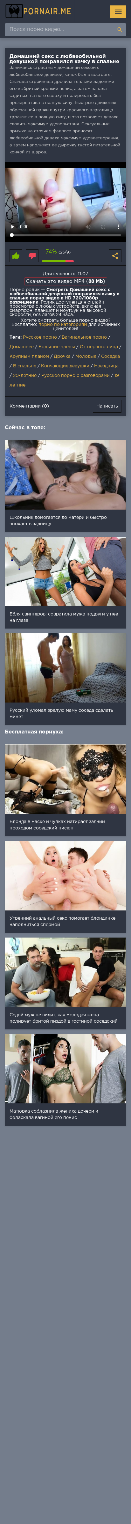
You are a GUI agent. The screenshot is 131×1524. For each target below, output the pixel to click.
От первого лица (99, 347)
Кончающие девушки (65, 366)
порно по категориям (62, 325)
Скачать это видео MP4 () (65, 281)
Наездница (106, 366)
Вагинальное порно (84, 337)
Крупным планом (29, 356)
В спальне (24, 366)
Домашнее (22, 347)
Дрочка (62, 356)
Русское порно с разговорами (75, 376)
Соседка (110, 356)
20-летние (25, 376)
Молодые (85, 356)
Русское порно (40, 337)
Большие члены (56, 347)
